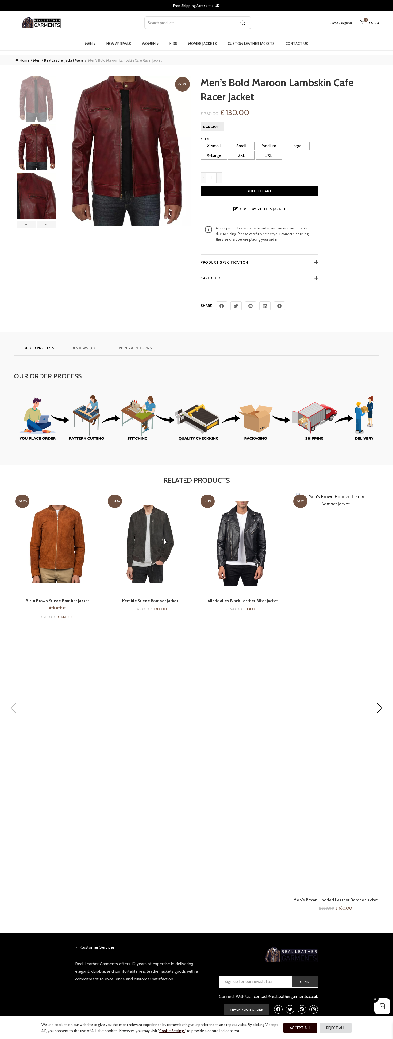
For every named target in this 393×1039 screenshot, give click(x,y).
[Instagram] (313, 1009)
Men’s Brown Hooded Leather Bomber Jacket (335, 900)
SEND (305, 982)
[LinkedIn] (265, 305)
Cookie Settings (172, 1030)
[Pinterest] (250, 305)
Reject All (335, 1027)
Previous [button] (27, 224)
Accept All (300, 1027)
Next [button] (46, 224)
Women (150, 43)
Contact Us (297, 43)
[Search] (243, 23)
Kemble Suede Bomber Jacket (150, 600)
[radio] (214, 146)
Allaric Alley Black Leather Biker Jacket (243, 600)
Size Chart (212, 126)
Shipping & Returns (132, 347)
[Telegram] (279, 305)
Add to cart (259, 191)
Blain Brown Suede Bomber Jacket (57, 600)
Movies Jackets (202, 43)
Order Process (39, 347)
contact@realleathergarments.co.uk (286, 996)
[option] (36, 100)
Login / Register (341, 23)
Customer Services (97, 947)
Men (90, 43)
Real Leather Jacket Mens (64, 60)
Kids (173, 43)
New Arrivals (118, 43)
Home (24, 60)
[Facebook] (221, 305)
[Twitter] (236, 305)
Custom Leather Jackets (251, 43)
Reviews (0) (83, 347)
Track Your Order (246, 1009)
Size (205, 139)
